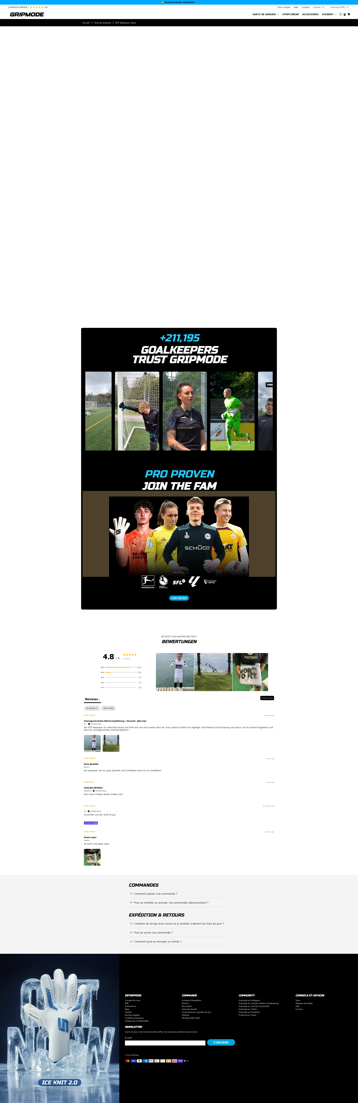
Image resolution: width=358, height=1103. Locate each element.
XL (240, 80)
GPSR (206, 197)
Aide (296, 7)
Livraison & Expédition (191, 1000)
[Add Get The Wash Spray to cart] (259, 132)
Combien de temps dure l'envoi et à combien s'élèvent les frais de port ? (179, 923)
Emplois (128, 1012)
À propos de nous (132, 1000)
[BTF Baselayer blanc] (111, 64)
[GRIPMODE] (27, 14)
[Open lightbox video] (107, 411)
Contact (306, 7)
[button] (121, 667)
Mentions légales (132, 1015)
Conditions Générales (134, 1018)
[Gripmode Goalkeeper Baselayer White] (169, 64)
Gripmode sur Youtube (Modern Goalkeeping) (259, 1003)
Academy (327, 14)
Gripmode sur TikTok (248, 1009)
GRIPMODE (135, 1055)
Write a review (267, 698)
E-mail (128, 1037)
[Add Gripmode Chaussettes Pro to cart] (235, 132)
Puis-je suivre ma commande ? (153, 932)
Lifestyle (185, 1015)
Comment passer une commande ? (155, 893)
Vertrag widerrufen (191, 1018)
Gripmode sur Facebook (249, 1012)
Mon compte (284, 7)
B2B (127, 1003)
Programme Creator (247, 1015)
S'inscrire (221, 1042)
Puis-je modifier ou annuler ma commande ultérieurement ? (171, 902)
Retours (185, 1003)
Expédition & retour (215, 188)
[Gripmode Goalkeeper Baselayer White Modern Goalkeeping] (169, 209)
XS (203, 80)
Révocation (187, 1006)
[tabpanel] (179, 786)
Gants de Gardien (189, 1009)
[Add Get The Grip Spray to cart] (211, 132)
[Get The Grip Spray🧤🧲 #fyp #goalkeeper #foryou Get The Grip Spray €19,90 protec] (179, 413)
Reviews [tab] (92, 699)
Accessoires (310, 14)
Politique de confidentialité (137, 1021)
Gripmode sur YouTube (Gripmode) (254, 1006)
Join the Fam (179, 598)
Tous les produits (102, 23)
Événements (130, 1006)
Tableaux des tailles (304, 1003)
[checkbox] (108, 708)
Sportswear (290, 14)
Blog (127, 1009)
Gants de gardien (264, 14)
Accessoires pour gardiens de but (196, 1012)
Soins (297, 1000)
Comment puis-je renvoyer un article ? (157, 941)
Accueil (86, 23)
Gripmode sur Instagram (249, 1000)
